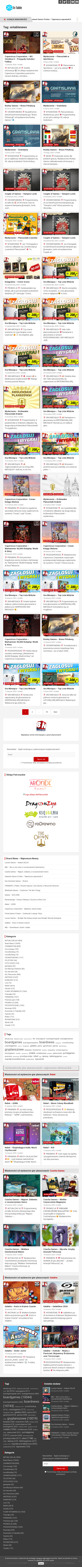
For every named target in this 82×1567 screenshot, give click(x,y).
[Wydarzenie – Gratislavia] (60, 92)
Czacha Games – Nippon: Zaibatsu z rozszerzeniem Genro (26, 872)
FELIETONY (9, 960)
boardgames (13, 1042)
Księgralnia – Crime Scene (17, 282)
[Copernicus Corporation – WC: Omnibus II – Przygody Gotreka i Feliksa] (21, 42)
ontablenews (41, 1053)
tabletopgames (55, 1056)
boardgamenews (66, 1039)
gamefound (47, 1046)
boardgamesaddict (30, 1043)
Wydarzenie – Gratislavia (54, 105)
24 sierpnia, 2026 (10, 1205)
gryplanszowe (14, 1049)
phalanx (49, 1053)
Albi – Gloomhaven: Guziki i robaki (17, 927)
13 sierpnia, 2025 (49, 642)
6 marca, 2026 (48, 108)
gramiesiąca (62, 1046)
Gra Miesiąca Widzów (13, 969)
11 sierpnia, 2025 (10, 691)
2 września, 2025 (49, 505)
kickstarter (37, 1050)
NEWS (56, 144)
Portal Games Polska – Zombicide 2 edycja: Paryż (23, 914)
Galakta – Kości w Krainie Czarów (17, 923)
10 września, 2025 (11, 505)
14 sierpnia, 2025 (10, 647)
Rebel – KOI (48, 1147)
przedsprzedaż (26, 1056)
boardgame (40, 1039)
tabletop (45, 1056)
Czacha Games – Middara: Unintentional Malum (17, 1250)
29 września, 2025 (49, 373)
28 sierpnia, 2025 (10, 554)
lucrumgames (10, 1053)
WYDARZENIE (58, 51)
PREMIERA (19, 494)
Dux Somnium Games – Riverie (49, 19)
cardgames (58, 1043)
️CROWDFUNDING (21, 100)
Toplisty (8, 1014)
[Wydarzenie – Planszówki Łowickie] (21, 224)
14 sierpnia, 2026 (49, 1255)
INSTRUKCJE (10, 977)
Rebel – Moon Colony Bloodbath (58, 1103)
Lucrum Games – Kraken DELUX (17, 863)
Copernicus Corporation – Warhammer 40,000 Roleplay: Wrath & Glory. (21, 548)
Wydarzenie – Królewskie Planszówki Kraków (16, 412)
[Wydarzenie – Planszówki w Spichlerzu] (60, 42)
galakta (33, 1046)
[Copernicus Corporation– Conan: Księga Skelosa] (21, 485)
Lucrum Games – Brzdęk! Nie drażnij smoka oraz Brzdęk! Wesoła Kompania (33, 918)
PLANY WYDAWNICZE (13, 991)
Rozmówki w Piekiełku (13, 1011)
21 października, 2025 (12, 326)
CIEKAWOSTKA (59, 277)
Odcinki (7, 989)
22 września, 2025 (49, 414)
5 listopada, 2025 (10, 241)
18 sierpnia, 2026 (49, 1205)
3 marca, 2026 (9, 152)
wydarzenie (30, 1059)
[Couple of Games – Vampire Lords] (21, 180)
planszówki (57, 1053)
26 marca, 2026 (10, 108)
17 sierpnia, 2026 (10, 1255)
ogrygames (25, 1053)
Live (6, 983)
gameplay (8, 966)
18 (47, 712)
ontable (20, 64)
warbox (65, 1056)
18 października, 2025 (50, 326)
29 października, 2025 (12, 285)
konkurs (44, 1050)
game (39, 1046)
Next (55, 712)
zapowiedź (39, 1059)
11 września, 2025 (49, 461)
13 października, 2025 (12, 373)
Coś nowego (9, 949)
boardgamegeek (52, 1039)
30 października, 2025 (50, 241)
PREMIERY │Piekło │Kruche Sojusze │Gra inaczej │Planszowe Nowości (32, 886)
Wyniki (7, 1022)
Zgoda (41, 1563)
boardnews (46, 1042)
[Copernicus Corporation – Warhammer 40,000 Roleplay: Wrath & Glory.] (21, 532)
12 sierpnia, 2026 (49, 1150)
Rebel (52, 1074)
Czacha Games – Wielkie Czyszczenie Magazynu (55, 1200)
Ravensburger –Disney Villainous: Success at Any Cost (25, 900)
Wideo (7, 1017)
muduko (18, 1053)
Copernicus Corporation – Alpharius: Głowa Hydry (23, 909)
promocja (16, 1056)
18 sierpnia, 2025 (49, 598)
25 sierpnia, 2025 (10, 598)
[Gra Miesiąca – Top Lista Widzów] (60, 268)
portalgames (69, 1053)
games (55, 1046)
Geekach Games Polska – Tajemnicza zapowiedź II (24, 876)
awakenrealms (28, 1039)
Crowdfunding (10, 952)
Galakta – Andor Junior (15, 1351)
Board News (21, 51)
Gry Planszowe (10, 974)
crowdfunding (10, 955)
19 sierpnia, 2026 (10, 1153)
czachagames (11, 1046)
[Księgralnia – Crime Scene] (21, 268)
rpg (40, 1056)
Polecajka (8, 994)
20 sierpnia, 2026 (49, 1106)
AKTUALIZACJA (10, 51)
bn (34, 1038)
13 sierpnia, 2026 (10, 64)
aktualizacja (9, 1039)
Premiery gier (10, 1000)
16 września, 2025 (11, 461)
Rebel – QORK (10, 904)
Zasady (7, 1025)
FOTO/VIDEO (10, 963)
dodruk (20, 1046)
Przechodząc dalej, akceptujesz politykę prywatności (42, 763)
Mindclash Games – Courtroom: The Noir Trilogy (22, 890)
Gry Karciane (9, 972)
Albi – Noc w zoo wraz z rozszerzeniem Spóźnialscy (24, 867)
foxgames (26, 1046)
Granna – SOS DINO (12, 895)
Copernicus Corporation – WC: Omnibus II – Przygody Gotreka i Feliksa (20, 59)
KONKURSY (9, 980)
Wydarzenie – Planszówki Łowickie (21, 238)
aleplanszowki (18, 1039)
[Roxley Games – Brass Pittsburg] (21, 92)
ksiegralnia (51, 1050)
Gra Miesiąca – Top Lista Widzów (58, 282)
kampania (28, 1050)
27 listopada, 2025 (11, 197)
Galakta (53, 1277)
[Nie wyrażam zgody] (79, 1561)
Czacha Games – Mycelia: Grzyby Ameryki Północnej (59, 1250)
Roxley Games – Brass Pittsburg (20, 105)
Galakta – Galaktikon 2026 (55, 1306)
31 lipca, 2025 (48, 691)
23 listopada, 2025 (49, 197)
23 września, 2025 (11, 417)
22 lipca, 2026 (48, 62)
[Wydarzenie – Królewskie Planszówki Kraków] (21, 397)
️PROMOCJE (19, 277)
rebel (35, 1056)
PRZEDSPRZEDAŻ (59, 541)
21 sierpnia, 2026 (10, 1106)
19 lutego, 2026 (48, 152)
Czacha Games (57, 1170)
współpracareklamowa (15, 1059)
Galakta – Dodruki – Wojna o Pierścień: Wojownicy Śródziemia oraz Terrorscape (58, 1353)
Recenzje (8, 1008)
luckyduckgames (62, 1050)
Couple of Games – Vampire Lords (21, 194)
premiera (8, 1056)
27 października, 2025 (50, 285)
